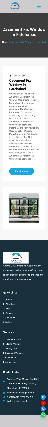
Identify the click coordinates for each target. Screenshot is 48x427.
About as (10, 304)
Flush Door (10, 357)
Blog (7, 308)
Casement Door (13, 339)
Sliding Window (12, 344)
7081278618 (13, 397)
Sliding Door (11, 348)
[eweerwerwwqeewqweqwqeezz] (15, 6)
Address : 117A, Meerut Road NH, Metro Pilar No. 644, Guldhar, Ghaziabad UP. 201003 (23, 383)
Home (5, 42)
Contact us (10, 313)
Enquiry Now (21, 171)
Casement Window (14, 353)
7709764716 (26, 397)
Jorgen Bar (10, 362)
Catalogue (10, 317)
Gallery (8, 322)
